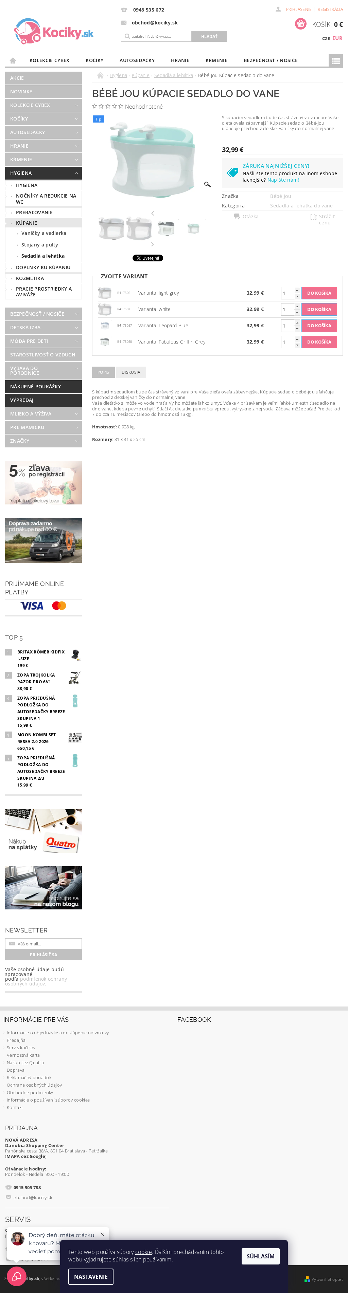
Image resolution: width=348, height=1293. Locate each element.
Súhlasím (261, 1256)
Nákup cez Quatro (25, 1062)
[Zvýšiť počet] (297, 290)
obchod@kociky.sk (33, 1198)
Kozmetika (30, 278)
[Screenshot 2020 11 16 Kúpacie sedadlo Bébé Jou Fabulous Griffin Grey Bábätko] (104, 341)
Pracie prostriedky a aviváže (44, 291)
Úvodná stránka (13, 60)
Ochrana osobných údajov (34, 1085)
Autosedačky (137, 60)
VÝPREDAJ (22, 400)
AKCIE (17, 78)
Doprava (15, 1070)
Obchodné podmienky (30, 1092)
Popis (103, 372)
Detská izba (25, 327)
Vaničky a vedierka (44, 233)
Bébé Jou (280, 196)
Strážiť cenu (326, 220)
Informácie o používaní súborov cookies (48, 1100)
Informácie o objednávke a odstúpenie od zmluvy (58, 1033)
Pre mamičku (27, 427)
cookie (143, 1252)
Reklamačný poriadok (29, 1077)
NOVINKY (21, 91)
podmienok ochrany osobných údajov (36, 981)
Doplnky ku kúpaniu (43, 267)
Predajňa (16, 1040)
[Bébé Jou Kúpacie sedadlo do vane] (104, 292)
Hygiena (21, 173)
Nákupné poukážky (35, 386)
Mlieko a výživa (31, 413)
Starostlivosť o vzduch (42, 354)
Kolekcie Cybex (49, 60)
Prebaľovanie (34, 212)
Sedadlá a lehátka (43, 256)
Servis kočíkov (21, 1048)
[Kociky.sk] (63, 31)
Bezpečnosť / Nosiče (271, 60)
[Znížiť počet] (297, 296)
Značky (19, 441)
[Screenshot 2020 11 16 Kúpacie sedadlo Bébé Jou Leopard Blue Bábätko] (104, 325)
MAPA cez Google (25, 1156)
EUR (337, 38)
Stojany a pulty (39, 244)
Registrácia (330, 9)
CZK (326, 38)
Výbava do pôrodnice (24, 370)
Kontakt (15, 1107)
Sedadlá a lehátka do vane (301, 205)
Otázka (251, 217)
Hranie (180, 60)
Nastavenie (91, 1276)
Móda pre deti (29, 341)
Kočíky (94, 60)
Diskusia (131, 372)
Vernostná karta (23, 1055)
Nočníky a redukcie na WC (46, 198)
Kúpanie (26, 223)
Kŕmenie (216, 60)
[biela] (104, 309)
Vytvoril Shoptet (327, 1279)
